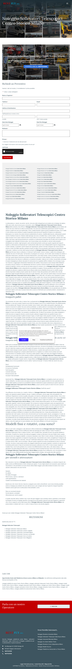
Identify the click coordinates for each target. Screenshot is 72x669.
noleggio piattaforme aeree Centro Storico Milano (15, 583)
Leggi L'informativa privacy (27, 664)
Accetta (24, 339)
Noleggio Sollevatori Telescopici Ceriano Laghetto (19, 530)
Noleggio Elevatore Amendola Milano (47, 634)
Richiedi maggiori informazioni (13, 648)
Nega (33, 339)
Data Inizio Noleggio (7, 122)
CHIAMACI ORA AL (36, 66)
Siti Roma (57, 665)
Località (4, 119)
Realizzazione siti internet (32, 665)
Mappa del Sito (48, 664)
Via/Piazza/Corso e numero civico (10, 113)
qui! (34, 144)
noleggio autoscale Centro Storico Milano (30, 585)
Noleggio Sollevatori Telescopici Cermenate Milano (19, 532)
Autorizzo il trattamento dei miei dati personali (15, 141)
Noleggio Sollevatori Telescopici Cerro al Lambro (19, 536)
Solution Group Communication (46, 665)
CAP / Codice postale (42, 119)
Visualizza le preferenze (46, 339)
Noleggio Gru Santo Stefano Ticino (47, 641)
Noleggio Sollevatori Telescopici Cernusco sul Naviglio (20, 534)
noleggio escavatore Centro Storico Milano (26, 587)
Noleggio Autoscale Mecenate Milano (47, 639)
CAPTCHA (5, 147)
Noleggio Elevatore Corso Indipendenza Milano (50, 644)
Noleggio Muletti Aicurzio (44, 646)
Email (38, 101)
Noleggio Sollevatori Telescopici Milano (16, 528)
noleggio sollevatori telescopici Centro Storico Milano (43, 583)
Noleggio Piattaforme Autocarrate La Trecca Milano (51, 649)
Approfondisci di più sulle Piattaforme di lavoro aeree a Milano (19, 578)
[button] (52, 328)
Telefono (5, 101)
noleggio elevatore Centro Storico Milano (49, 587)
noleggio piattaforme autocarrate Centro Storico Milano (29, 588)
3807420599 (8, 651)
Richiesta (5, 128)
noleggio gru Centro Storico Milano (50, 585)
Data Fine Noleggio (42, 122)
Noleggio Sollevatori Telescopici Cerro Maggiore (19, 537)
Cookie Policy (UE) (39, 664)
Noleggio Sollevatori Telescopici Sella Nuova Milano (51, 636)
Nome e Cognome (7, 95)
